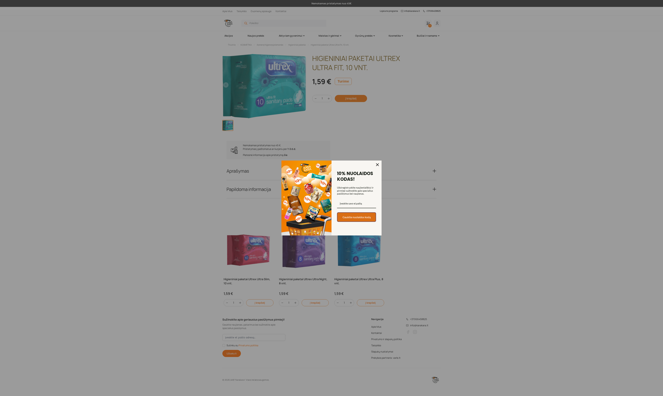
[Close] (377, 165)
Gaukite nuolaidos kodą (357, 217)
